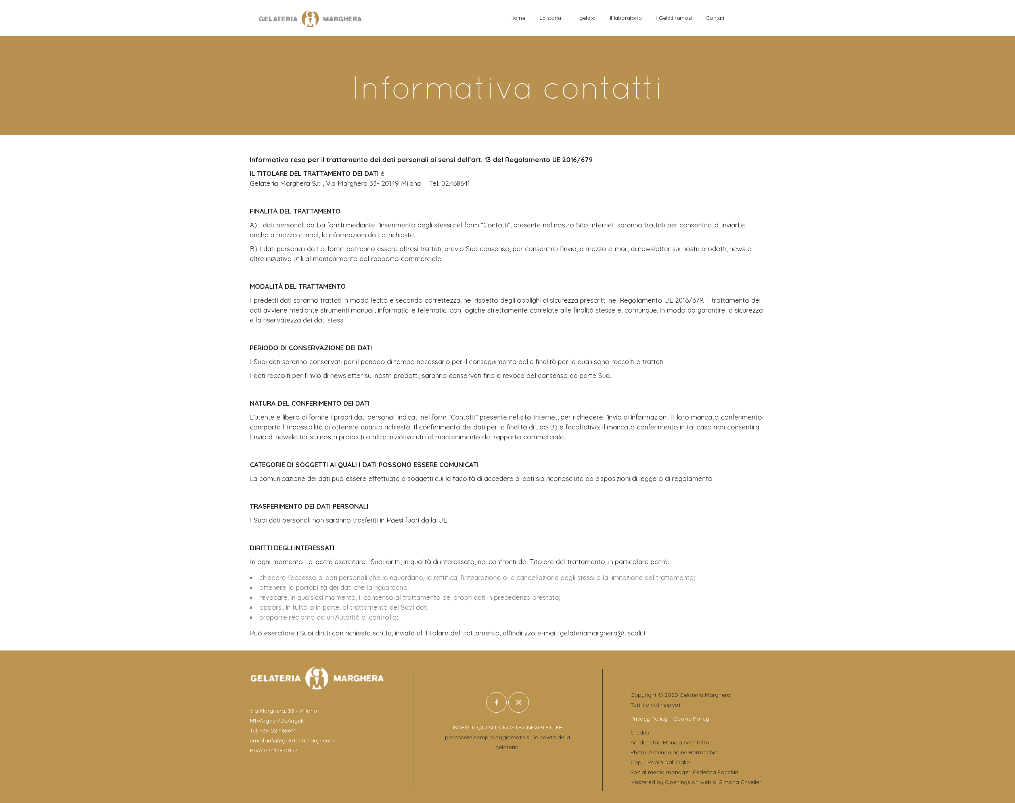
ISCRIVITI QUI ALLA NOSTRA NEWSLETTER (508, 727)
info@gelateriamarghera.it (301, 740)
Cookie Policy (691, 718)
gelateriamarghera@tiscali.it (603, 633)
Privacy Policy (648, 718)
